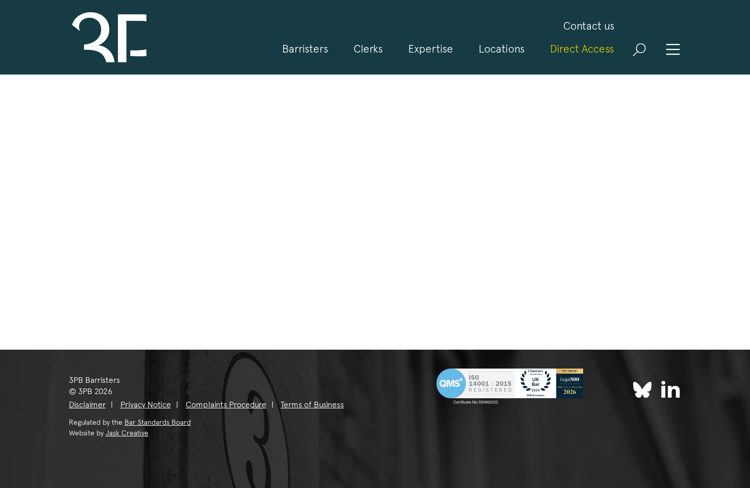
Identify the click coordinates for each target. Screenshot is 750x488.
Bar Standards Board (157, 422)
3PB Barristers (107, 37)
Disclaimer (87, 404)
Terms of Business (312, 404)
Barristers (305, 48)
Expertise (430, 48)
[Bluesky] (642, 390)
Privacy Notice (145, 404)
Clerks (368, 48)
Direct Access (582, 48)
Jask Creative (127, 432)
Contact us (588, 25)
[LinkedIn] (670, 388)
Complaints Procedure (226, 404)
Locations (501, 48)
